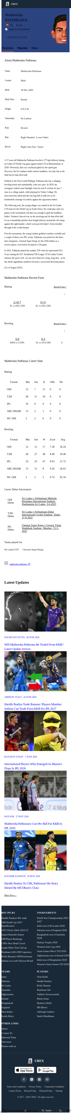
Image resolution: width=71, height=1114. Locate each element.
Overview (8, 48)
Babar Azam (43, 998)
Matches (22, 48)
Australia (5, 990)
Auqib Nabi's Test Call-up (14, 947)
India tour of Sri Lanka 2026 (51, 925)
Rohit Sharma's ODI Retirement (16, 956)
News (34, 48)
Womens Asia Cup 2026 (48, 946)
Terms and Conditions (16, 1086)
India (4, 976)
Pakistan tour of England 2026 (52, 930)
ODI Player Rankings (11, 939)
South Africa (7, 1016)
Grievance (6, 1041)
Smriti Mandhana (45, 1016)
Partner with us (8, 1046)
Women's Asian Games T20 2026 (53, 964)
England (5, 1007)
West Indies (7, 1011)
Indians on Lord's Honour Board (17, 960)
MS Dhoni (42, 1007)
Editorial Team (8, 1037)
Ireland (4, 998)
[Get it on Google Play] (47, 1070)
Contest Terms (15, 1091)
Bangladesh (7, 1003)
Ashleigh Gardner (45, 1011)
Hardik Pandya (44, 981)
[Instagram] (39, 1079)
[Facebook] (24, 1079)
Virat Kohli (42, 976)
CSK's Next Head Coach (13, 943)
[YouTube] (47, 1079)
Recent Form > (60, 287)
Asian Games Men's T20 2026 (51, 951)
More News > (10, 895)
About (4, 1028)
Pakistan (5, 981)
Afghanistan (7, 994)
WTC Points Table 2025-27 (14, 930)
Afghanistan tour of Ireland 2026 (53, 955)
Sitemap (59, 1091)
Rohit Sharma (43, 985)
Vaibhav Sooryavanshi (48, 994)
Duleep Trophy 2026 (47, 942)
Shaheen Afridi (44, 1003)
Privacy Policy (35, 1086)
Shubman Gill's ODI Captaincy (16, 952)
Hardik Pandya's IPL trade (14, 918)
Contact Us (6, 1033)
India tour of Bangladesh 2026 (52, 960)
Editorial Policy (46, 1091)
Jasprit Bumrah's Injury (12, 934)
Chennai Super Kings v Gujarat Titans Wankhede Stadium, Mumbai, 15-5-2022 (41, 528)
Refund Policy (30, 1091)
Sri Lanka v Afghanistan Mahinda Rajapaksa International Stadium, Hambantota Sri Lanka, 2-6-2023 (39, 501)
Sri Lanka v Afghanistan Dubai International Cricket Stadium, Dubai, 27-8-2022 (41, 514)
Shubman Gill (44, 990)
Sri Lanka (6, 985)
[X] (32, 1079)
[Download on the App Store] (24, 1070)
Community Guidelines (54, 1086)
